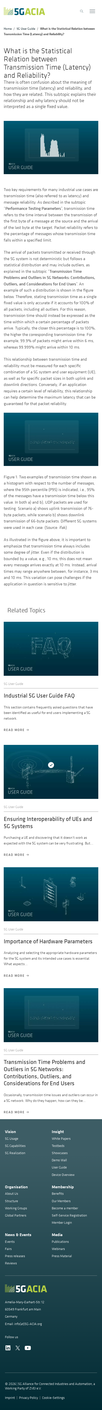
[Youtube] (27, 1348)
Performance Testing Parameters (33, 208)
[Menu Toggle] (93, 11)
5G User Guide (26, 29)
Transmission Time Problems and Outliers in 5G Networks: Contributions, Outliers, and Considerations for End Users (49, 278)
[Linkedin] (8, 1348)
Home (8, 29)
